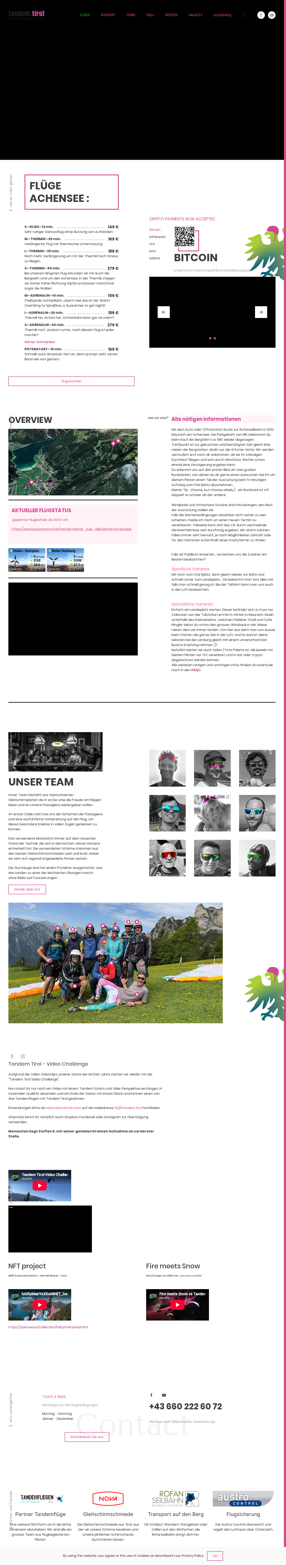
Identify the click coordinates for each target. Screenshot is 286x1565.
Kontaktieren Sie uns (87, 1436)
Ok (215, 1555)
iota (152, 251)
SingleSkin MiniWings (175, 1514)
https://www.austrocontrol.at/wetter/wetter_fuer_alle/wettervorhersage (71, 529)
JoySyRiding (222, 15)
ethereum (157, 236)
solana (154, 258)
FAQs (150, 15)
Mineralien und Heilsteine (243, 1514)
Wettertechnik (40, 1514)
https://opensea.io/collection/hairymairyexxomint (48, 1327)
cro (152, 244)
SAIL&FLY (195, 15)
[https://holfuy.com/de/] (40, 1499)
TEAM (130, 15)
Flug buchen (71, 381)
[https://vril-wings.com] (175, 1499)
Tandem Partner (108, 1514)
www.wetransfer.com (63, 1107)
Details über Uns (27, 889)
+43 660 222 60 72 (185, 1406)
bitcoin (154, 229)
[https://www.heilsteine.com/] (243, 1499)
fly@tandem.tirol (128, 1107)
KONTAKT (108, 15)
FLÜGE (85, 15)
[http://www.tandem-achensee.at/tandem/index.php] (108, 1499)
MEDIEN (171, 15)
